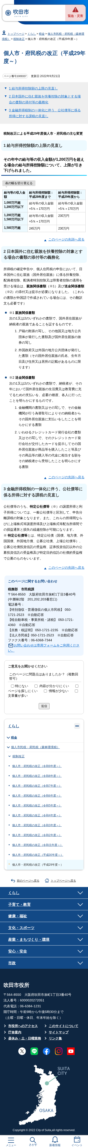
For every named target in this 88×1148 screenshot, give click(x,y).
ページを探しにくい (23, 691)
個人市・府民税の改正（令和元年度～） (37, 845)
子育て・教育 (19, 904)
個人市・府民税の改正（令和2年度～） (37, 835)
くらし (31, 33)
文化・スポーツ (21, 928)
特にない (21, 686)
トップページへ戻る (63, 880)
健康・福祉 (17, 916)
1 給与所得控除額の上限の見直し (33, 88)
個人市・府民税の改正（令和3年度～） (37, 825)
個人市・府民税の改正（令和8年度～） (37, 776)
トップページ (16, 33)
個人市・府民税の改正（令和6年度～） (37, 795)
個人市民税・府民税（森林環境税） (35, 747)
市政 (12, 963)
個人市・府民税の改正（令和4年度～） (37, 815)
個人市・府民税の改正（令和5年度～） (37, 805)
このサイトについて (63, 1026)
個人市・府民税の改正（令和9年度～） (37, 766)
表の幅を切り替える (19, 183)
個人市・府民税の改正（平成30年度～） (37, 854)
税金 (42, 33)
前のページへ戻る (28, 880)
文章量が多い (18, 695)
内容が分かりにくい (54, 686)
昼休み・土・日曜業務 (24, 1038)
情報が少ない (59, 691)
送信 (44, 706)
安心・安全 (17, 951)
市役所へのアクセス (23, 1026)
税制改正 (19, 39)
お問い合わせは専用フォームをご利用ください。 (44, 648)
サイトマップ (59, 1032)
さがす (33, 1144)
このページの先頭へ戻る (66, 239)
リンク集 (55, 1038)
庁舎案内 (14, 1032)
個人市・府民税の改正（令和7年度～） (37, 785)
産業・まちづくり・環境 (29, 939)
